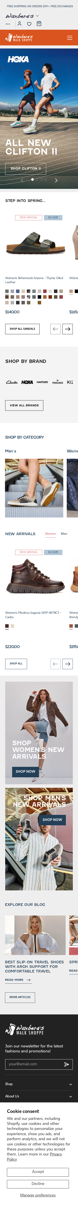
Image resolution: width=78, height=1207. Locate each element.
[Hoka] (12, 382)
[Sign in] (19, 24)
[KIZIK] (57, 382)
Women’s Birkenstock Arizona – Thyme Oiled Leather (34, 280)
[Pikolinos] (42, 382)
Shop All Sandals (22, 329)
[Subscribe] (67, 1064)
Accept (38, 1172)
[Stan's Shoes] (19, 37)
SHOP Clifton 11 (26, 168)
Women (50, 534)
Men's (10, 451)
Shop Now (25, 772)
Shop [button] (9, 1084)
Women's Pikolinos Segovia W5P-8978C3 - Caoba (33, 615)
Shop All (16, 663)
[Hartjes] (27, 382)
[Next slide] (56, 180)
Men (64, 534)
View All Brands (24, 405)
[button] (22, 15)
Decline (38, 1184)
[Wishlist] (29, 24)
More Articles (20, 997)
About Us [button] (12, 1096)
